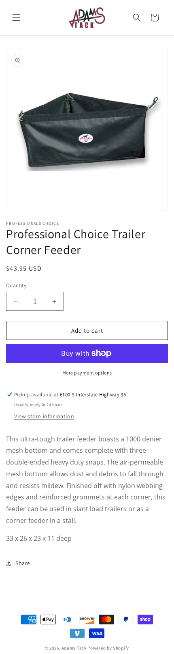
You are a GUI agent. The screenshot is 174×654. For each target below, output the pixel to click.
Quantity (16, 285)
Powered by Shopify (108, 648)
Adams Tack (74, 648)
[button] (16, 17)
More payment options (87, 373)
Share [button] (22, 563)
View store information (44, 416)
